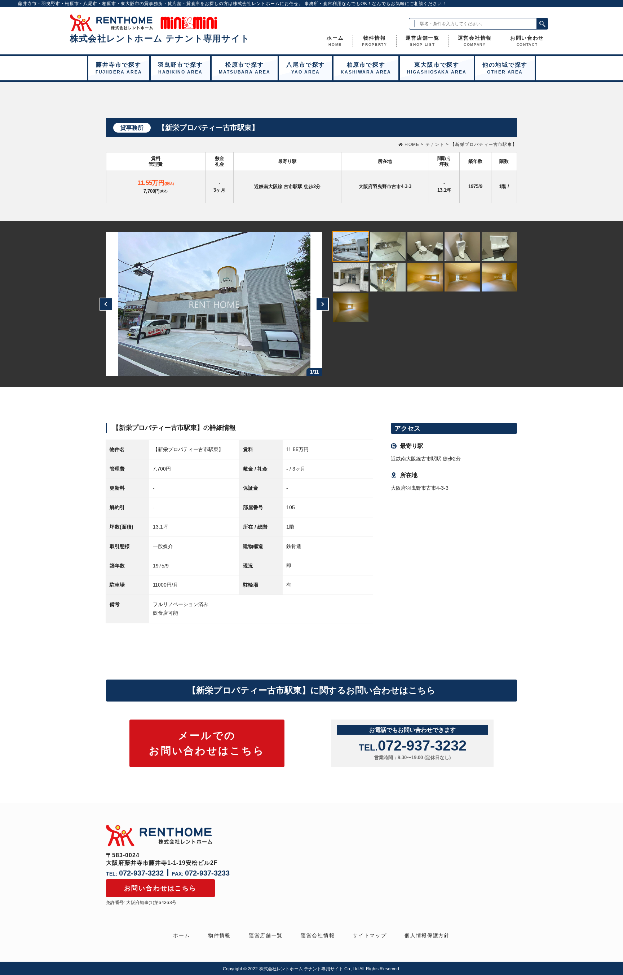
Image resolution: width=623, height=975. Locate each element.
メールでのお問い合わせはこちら (207, 743)
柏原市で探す (366, 68)
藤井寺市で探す (119, 68)
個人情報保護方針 (427, 935)
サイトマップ (369, 935)
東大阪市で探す (437, 68)
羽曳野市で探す (180, 68)
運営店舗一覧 (422, 40)
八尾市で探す (305, 68)
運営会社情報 (475, 40)
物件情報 (374, 40)
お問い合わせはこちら (160, 888)
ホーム (335, 40)
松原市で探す (244, 68)
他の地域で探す (504, 68)
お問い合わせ (527, 40)
